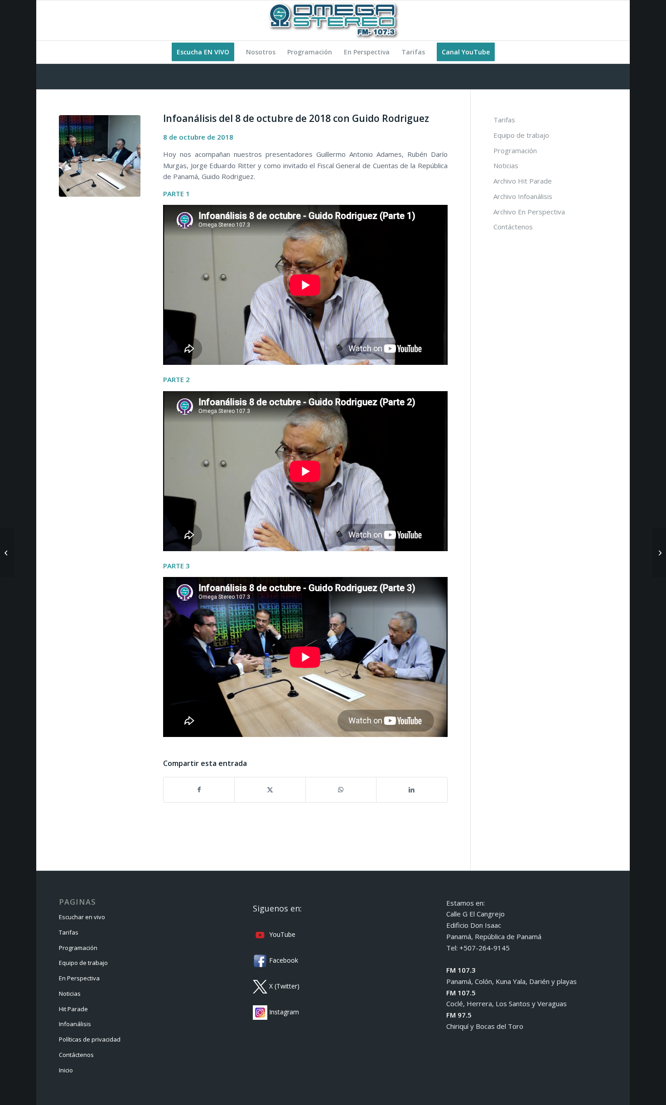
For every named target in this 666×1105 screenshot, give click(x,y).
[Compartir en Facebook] (199, 789)
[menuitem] (203, 52)
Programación (515, 150)
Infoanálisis (75, 1024)
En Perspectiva (79, 978)
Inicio (66, 1070)
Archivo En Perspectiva (529, 211)
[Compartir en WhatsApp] (341, 789)
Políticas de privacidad (90, 1039)
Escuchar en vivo (82, 917)
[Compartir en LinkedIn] (411, 789)
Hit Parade (73, 1009)
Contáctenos (513, 226)
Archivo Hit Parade (522, 180)
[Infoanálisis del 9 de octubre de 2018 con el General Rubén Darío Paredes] (659, 552)
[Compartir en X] (270, 789)
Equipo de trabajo (521, 135)
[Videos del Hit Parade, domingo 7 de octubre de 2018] (7, 552)
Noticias (505, 165)
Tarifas (504, 119)
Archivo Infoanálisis (522, 196)
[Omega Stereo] (333, 20)
